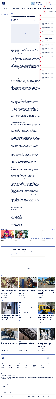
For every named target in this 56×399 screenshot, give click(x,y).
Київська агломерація (45, 384)
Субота (18, 367)
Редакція (13, 375)
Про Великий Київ (4, 375)
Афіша (25, 8)
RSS (1, 396)
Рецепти (34, 363)
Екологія (51, 384)
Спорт (35, 8)
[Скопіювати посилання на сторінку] (7, 14)
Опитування (50, 363)
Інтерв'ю (21, 8)
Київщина (39, 384)
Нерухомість (3, 367)
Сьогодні (18, 363)
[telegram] (46, 358)
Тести (49, 365)
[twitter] (50, 358)
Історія (12, 13)
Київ (4, 8)
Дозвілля (31, 384)
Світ (10, 8)
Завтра (18, 365)
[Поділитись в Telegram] (2, 14)
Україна (7, 8)
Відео (41, 365)
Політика (17, 8)
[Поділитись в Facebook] (4, 14)
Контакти (9, 375)
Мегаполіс (35, 384)
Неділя (18, 369)
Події (2, 363)
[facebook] (48, 358)
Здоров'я (26, 367)
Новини (2, 384)
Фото (41, 363)
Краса (26, 365)
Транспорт (2, 369)
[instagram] (52, 358)
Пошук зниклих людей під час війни (23, 384)
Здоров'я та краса (27, 362)
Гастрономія (39, 8)
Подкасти (42, 367)
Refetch (28, 268)
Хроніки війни (14, 384)
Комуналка (9, 384)
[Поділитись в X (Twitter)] (5, 14)
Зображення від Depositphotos (8, 396)
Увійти (51, 4)
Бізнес (14, 8)
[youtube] (54, 358)
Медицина (26, 363)
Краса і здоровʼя (30, 8)
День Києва (3, 386)
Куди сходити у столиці (35, 366)
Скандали (2, 365)
